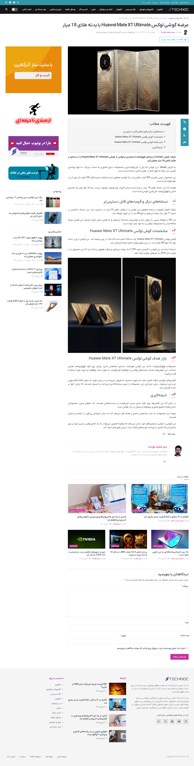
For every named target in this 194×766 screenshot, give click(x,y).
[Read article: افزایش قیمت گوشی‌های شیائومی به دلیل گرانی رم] (52, 218)
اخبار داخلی (26, 9)
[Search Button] (6, 9)
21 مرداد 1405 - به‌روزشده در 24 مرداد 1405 (27, 204)
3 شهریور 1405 (36, 308)
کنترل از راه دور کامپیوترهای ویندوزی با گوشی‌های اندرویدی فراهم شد (89, 717)
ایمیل (122, 635)
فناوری (160, 9)
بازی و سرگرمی (55, 9)
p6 (164, 434)
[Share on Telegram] (185, 129)
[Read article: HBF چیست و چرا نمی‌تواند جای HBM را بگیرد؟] (117, 689)
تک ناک (186, 18)
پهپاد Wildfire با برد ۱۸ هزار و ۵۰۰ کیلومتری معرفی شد (27, 255)
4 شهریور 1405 (162, 521)
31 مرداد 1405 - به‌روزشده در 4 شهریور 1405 (27, 260)
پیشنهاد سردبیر (128, 32)
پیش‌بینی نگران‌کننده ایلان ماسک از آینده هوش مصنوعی (26, 287)
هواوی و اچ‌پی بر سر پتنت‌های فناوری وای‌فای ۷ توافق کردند (90, 733)
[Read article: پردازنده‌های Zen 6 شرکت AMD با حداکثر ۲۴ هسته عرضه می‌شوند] (128, 539)
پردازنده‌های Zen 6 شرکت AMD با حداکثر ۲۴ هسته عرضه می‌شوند (128, 553)
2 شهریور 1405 (36, 220)
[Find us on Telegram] (172, 721)
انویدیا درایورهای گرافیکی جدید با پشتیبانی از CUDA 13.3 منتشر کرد (86, 553)
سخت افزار (115, 546)
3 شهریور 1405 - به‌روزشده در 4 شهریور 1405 (27, 245)
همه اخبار (174, 2)
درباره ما (155, 2)
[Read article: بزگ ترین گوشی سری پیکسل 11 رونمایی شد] (52, 202)
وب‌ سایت (184, 635)
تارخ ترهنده (117, 524)
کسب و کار (83, 9)
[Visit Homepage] (179, 9)
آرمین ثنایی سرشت (176, 521)
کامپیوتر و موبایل (146, 9)
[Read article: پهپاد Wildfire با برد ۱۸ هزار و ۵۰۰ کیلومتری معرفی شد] (52, 258)
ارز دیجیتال (56, 703)
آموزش (119, 9)
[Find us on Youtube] (179, 721)
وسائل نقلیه (70, 9)
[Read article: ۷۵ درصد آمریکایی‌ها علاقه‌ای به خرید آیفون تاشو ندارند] (170, 539)
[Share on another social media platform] (185, 142)
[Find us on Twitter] (186, 721)
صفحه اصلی (184, 2)
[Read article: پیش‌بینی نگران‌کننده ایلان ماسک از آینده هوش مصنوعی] (52, 290)
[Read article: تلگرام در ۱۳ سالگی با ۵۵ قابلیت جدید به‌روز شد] (159, 498)
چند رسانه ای (40, 9)
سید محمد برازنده (168, 32)
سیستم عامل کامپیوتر (77, 511)
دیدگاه (185, 586)
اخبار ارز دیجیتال (105, 9)
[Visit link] (33, 69)
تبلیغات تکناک (164, 2)
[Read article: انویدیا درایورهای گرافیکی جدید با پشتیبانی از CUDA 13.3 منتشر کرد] (86, 539)
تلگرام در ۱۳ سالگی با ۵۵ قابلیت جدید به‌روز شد (166, 516)
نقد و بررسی (130, 9)
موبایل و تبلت (101, 32)
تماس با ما (146, 2)
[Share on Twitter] (185, 135)
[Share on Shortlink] (185, 122)
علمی (93, 9)
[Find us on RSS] (158, 721)
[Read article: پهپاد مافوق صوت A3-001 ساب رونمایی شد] (52, 242)
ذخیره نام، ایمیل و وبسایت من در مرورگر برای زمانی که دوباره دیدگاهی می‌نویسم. (151, 648)
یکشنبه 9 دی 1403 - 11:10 (146, 32)
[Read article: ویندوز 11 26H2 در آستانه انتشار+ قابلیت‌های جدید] (52, 274)
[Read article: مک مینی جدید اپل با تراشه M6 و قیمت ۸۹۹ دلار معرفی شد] (52, 306)
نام (186, 622)
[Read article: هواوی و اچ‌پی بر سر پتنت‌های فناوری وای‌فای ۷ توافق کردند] (117, 736)
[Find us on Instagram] (165, 721)
